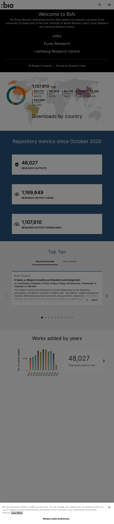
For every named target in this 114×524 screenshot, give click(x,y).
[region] (57, 513)
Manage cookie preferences (56, 518)
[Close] (109, 507)
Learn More (17, 513)
